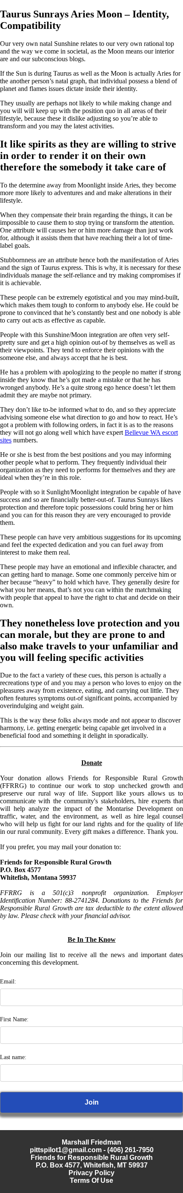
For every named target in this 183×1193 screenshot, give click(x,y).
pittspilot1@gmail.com (66, 1149)
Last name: (13, 1057)
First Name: (14, 1019)
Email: (8, 981)
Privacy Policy (91, 1172)
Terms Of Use (91, 1180)
